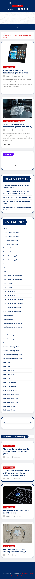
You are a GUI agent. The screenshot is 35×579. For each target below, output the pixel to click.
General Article (8, 264)
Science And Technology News (12, 355)
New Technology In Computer (12, 323)
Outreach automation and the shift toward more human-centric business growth (17, 472)
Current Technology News (11, 256)
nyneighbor (17, 16)
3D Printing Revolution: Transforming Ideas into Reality (17, 125)
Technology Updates (9, 406)
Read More (7, 91)
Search (8, 154)
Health (5, 268)
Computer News (8, 248)
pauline (8, 76)
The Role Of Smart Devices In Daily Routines (17, 197)
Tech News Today (8, 370)
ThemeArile (20, 576)
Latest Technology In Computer (13, 299)
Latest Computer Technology (12, 276)
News (5, 331)
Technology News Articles (11, 390)
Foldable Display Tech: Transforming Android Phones (16, 71)
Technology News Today (11, 398)
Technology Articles (9, 382)
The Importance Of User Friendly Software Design (14, 550)
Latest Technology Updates (12, 307)
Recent (5, 343)
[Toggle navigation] (17, 26)
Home (4, 34)
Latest (5, 272)
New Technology (8, 315)
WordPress (24, 573)
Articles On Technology (10, 240)
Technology (6, 378)
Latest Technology (9, 291)
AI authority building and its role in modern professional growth (16, 451)
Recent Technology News (11, 347)
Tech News (6, 363)
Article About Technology (11, 232)
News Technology (8, 335)
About (5, 228)
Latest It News (7, 283)
